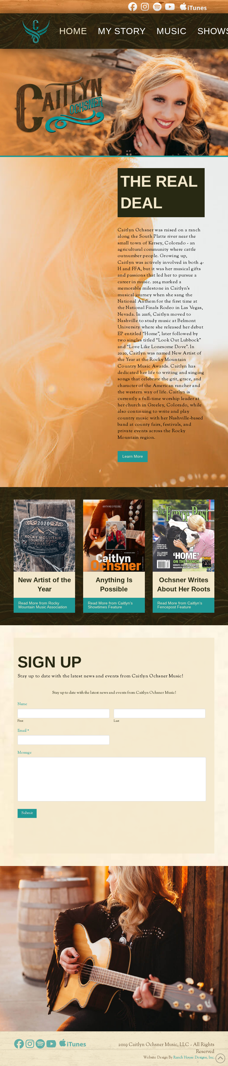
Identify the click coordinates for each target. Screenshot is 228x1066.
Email (23, 730)
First (20, 721)
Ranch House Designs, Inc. (193, 1057)
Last (116, 721)
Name (22, 704)
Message (25, 752)
